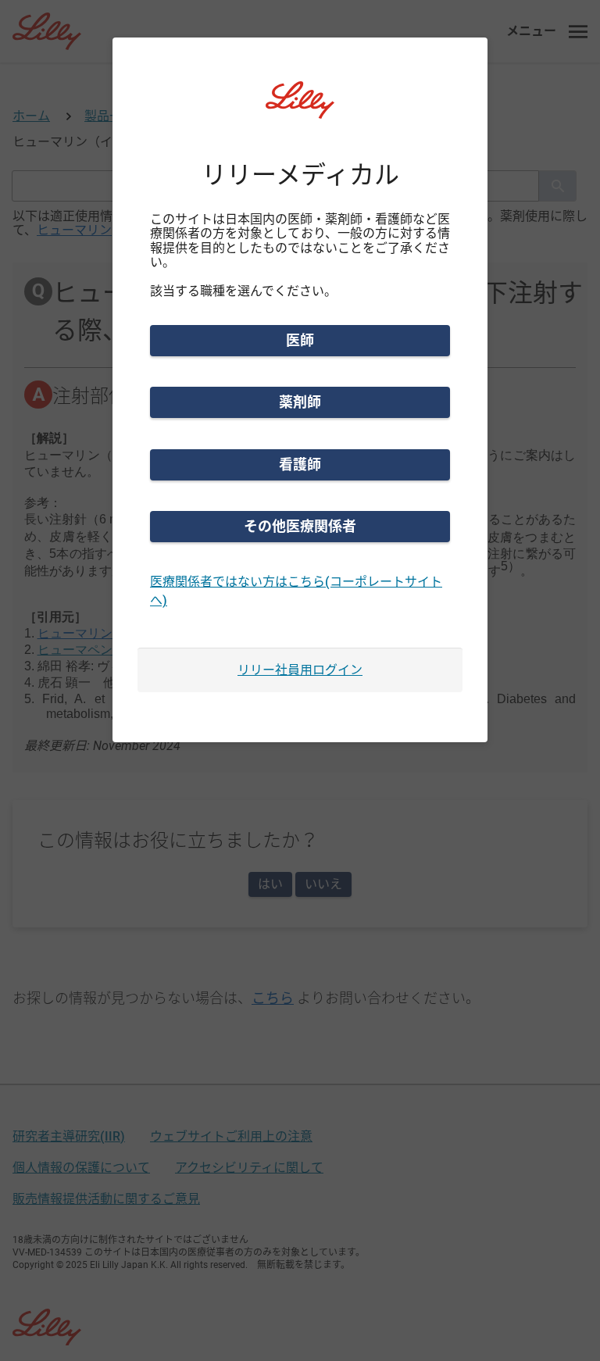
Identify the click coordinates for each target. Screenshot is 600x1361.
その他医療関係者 (300, 526)
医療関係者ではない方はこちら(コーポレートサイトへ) (296, 591)
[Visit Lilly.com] (300, 109)
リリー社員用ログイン (300, 670)
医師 (300, 340)
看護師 (300, 464)
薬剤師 (300, 402)
